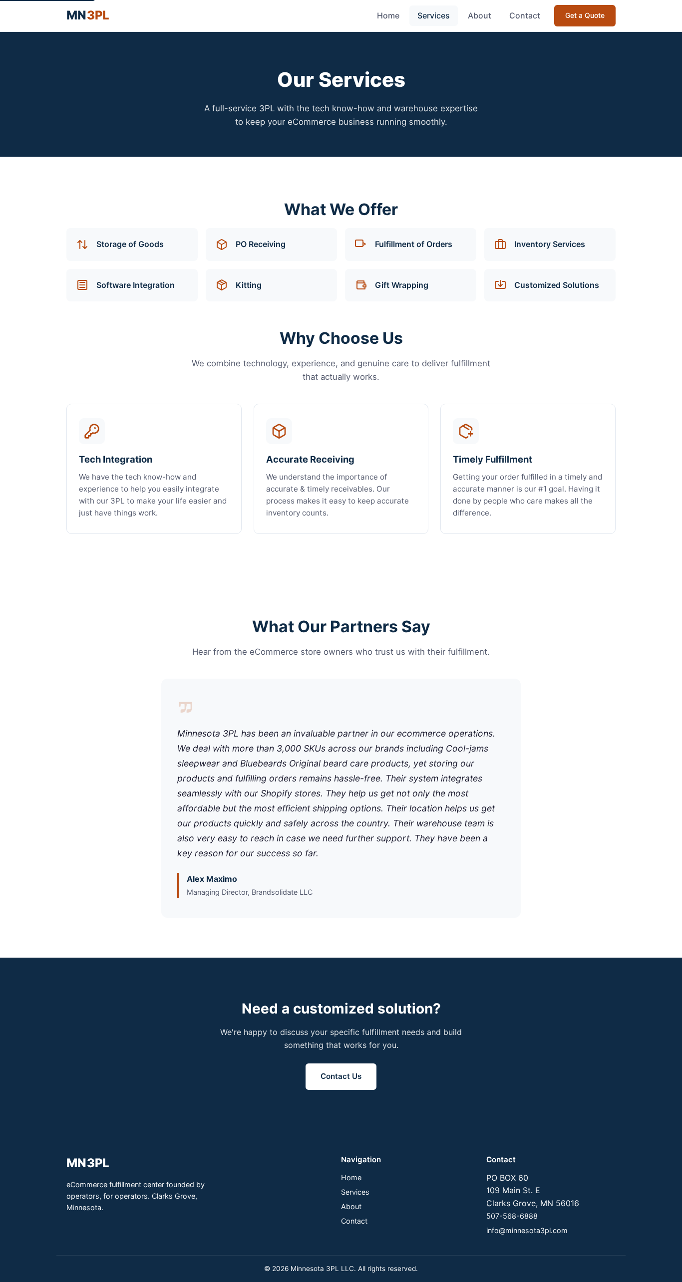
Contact (524, 15)
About (479, 15)
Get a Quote (585, 15)
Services (433, 15)
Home (388, 15)
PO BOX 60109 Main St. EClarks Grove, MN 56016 (532, 1190)
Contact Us (341, 1076)
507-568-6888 (512, 1216)
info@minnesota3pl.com (527, 1230)
